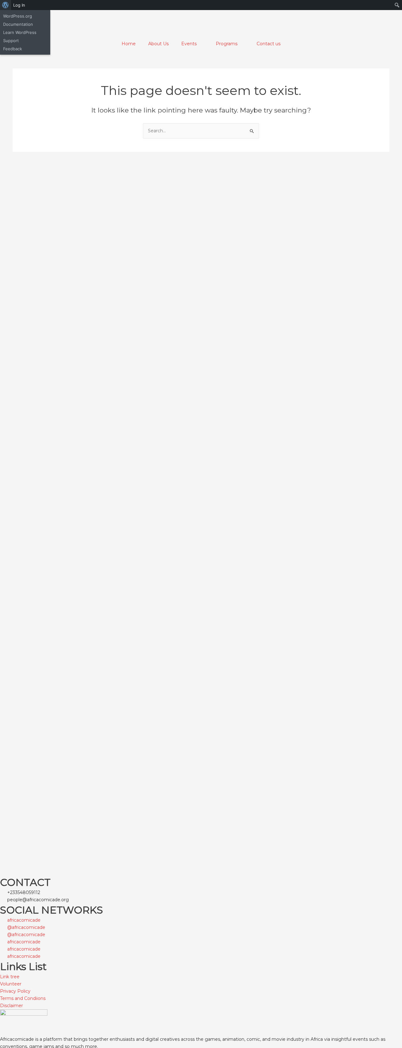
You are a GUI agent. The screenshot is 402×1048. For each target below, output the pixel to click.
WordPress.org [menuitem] (17, 16)
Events (189, 44)
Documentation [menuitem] (18, 24)
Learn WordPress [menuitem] (19, 32)
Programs (226, 44)
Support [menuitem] (11, 40)
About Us (158, 44)
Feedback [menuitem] (12, 48)
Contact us (268, 44)
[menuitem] (5, 5)
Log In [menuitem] (19, 5)
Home (129, 44)
